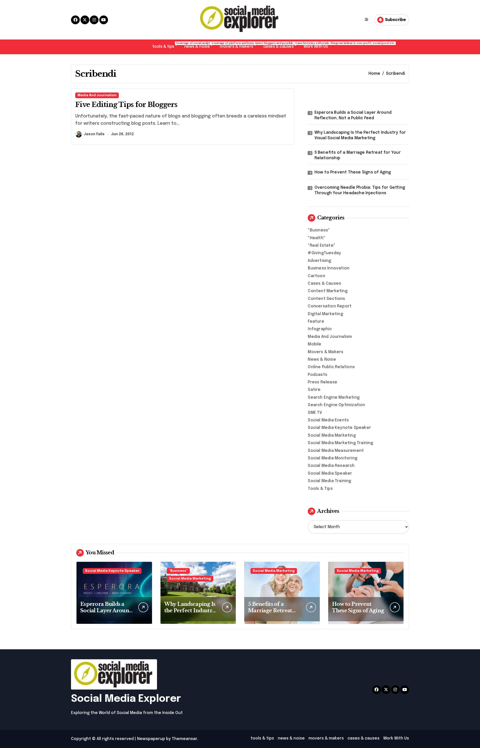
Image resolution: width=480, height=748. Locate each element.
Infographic (320, 329)
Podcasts (317, 375)
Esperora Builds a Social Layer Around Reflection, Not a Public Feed (353, 115)
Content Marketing (327, 291)
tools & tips (165, 45)
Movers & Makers (325, 352)
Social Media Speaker (330, 473)
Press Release (322, 382)
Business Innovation (329, 268)
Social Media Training (329, 481)
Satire (314, 390)
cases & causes (280, 45)
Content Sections (326, 299)
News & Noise (322, 359)
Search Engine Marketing (334, 397)
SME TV (315, 413)
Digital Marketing (325, 314)
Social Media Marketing (332, 435)
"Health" (316, 238)
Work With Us (316, 46)
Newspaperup (151, 739)
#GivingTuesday (324, 253)
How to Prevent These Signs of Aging (352, 172)
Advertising (319, 261)
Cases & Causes (324, 283)
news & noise (199, 45)
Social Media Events (328, 420)
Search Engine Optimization (336, 405)
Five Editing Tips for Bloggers (126, 104)
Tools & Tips (320, 489)
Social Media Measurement (336, 451)
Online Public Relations (331, 367)
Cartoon (316, 276)
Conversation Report (330, 306)
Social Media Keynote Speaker (339, 428)
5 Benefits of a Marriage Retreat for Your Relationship (357, 155)
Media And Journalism (97, 95)
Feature (316, 321)
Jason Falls (94, 134)
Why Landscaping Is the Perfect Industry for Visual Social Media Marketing (360, 135)
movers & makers (239, 45)
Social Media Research (331, 466)
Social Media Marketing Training (340, 443)
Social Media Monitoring (332, 458)
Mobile (314, 344)
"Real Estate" (321, 245)
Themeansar (184, 739)
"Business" (319, 230)
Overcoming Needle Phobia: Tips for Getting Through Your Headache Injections (359, 190)
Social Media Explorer (126, 699)
